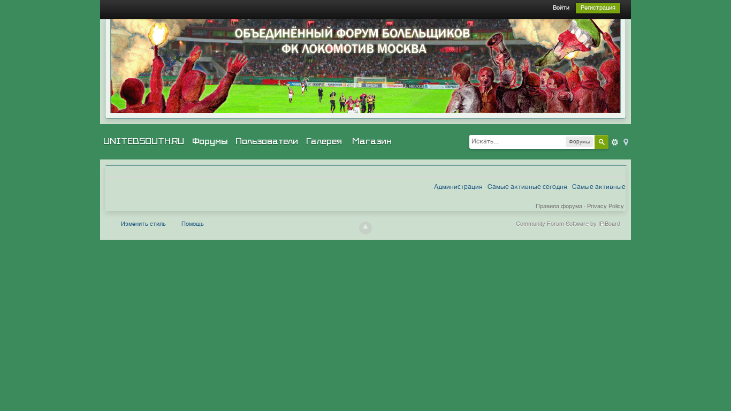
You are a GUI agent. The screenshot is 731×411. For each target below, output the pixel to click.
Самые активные (599, 187)
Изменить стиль (143, 224)
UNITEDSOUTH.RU (143, 141)
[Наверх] (365, 228)
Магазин (372, 141)
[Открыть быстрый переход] (625, 141)
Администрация (458, 187)
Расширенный (615, 142)
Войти (561, 8)
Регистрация (598, 8)
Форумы (209, 141)
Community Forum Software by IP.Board (568, 224)
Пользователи (266, 141)
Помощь (192, 224)
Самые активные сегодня (527, 187)
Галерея (324, 141)
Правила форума (559, 207)
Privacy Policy (605, 207)
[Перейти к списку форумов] (365, 66)
